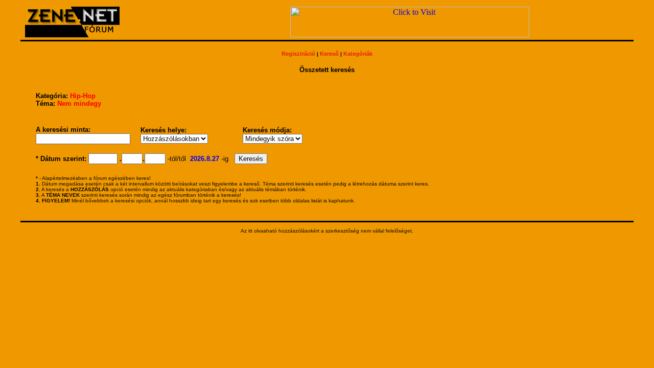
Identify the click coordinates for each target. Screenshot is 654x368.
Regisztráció (298, 54)
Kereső (329, 54)
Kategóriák (357, 54)
